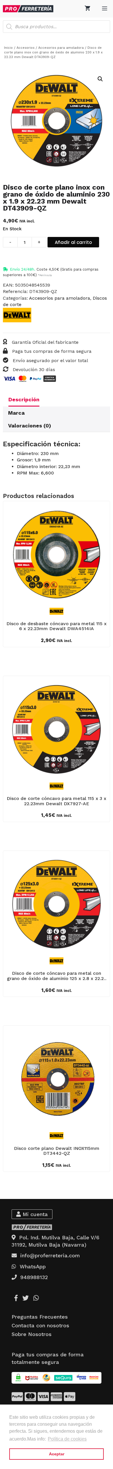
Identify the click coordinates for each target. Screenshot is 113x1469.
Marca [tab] (16, 413)
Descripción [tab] (23, 399)
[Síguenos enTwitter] (25, 1298)
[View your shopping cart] (87, 8)
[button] (100, 79)
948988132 (32, 1277)
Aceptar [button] (56, 1454)
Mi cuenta (34, 1214)
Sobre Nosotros (32, 1334)
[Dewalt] (17, 316)
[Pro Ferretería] (28, 8)
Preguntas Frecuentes (40, 1317)
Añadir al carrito (73, 242)
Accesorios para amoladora (61, 48)
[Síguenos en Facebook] (16, 1298)
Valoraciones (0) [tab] (29, 425)
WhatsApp (31, 1266)
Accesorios (25, 48)
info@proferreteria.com (48, 1255)
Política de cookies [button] (67, 1438)
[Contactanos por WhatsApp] (36, 1298)
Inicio (8, 48)
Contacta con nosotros (40, 1325)
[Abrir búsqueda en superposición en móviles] (56, 26)
